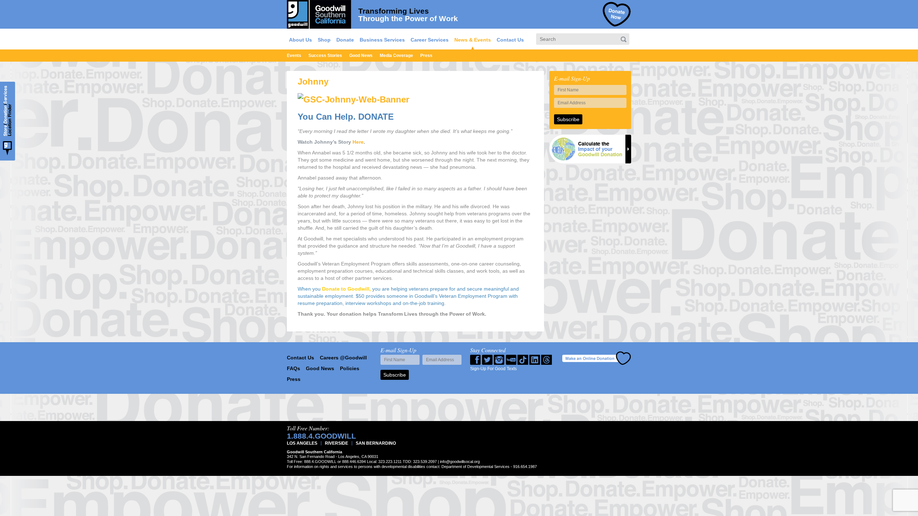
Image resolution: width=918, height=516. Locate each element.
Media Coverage (396, 55)
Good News (361, 55)
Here (358, 142)
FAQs (293, 368)
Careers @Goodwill (343, 357)
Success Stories (325, 55)
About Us (300, 40)
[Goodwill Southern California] (319, 13)
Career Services (430, 40)
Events (294, 55)
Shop (324, 40)
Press (426, 55)
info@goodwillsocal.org (460, 461)
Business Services (382, 40)
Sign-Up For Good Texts (493, 368)
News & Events (472, 40)
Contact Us (510, 40)
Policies (349, 368)
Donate (345, 40)
